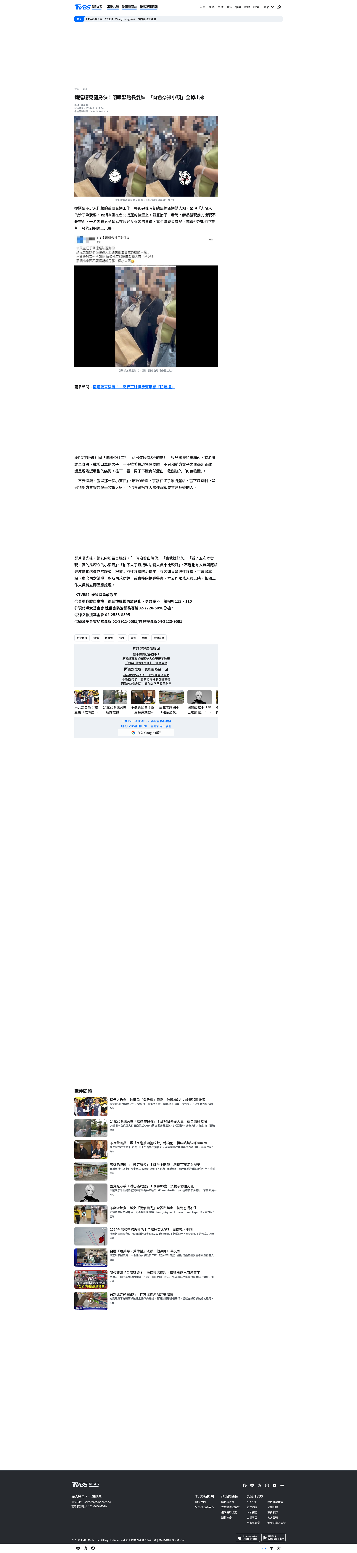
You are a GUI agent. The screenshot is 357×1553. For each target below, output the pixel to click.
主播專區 (252, 1517)
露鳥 (144, 638)
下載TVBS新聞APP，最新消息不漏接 (146, 721)
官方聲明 (272, 1517)
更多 (267, 7)
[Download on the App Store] (248, 1538)
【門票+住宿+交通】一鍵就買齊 (146, 663)
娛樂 (238, 7)
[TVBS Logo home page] (88, 7)
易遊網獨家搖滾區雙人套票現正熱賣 (146, 659)
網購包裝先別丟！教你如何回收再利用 (146, 683)
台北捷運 (82, 638)
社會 (256, 7)
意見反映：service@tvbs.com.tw (91, 1502)
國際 (247, 7)
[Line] (252, 1485)
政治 (229, 7)
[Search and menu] (279, 7)
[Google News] (282, 1485)
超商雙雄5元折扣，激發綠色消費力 (146, 675)
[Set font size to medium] (271, 1548)
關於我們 (200, 1502)
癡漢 (133, 638)
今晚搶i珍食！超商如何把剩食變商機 (146, 679)
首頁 (203, 7)
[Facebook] (244, 1485)
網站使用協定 (229, 1512)
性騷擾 (109, 638)
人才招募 (252, 1512)
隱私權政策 (227, 1502)
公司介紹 (252, 1502)
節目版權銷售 (275, 1502)
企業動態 (252, 1507)
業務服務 (272, 1512)
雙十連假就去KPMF (146, 654)
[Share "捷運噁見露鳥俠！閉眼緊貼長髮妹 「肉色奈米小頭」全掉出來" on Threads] (85, 1548)
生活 (220, 7)
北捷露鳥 (159, 638)
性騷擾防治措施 (230, 1507)
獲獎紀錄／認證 (276, 1523)
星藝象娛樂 (253, 1523)
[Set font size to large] (279, 1548)
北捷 (121, 638)
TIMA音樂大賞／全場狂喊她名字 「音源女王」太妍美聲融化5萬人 (124, 19)
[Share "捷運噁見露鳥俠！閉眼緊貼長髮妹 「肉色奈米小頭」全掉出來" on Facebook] (93, 1548)
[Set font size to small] (264, 1548)
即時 (212, 7)
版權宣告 (226, 1517)
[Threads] (259, 1485)
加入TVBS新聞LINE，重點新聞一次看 (146, 726)
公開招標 (272, 1507)
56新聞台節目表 (204, 1507)
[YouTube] (274, 1485)
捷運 (96, 638)
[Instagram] (267, 1485)
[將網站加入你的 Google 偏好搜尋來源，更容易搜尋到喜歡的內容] (146, 732)
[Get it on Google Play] (273, 1538)
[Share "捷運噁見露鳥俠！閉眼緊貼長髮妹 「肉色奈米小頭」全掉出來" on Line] (78, 1548)
